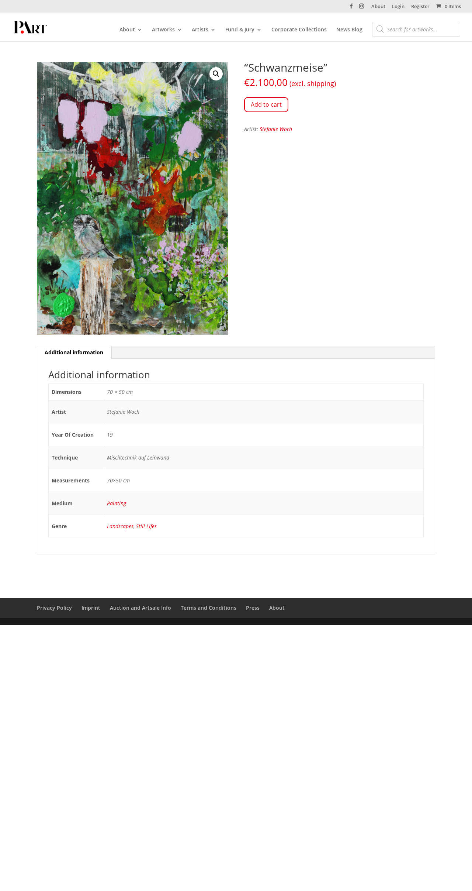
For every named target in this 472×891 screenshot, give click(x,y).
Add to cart (266, 104)
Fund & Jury (239, 30)
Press (253, 607)
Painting (116, 503)
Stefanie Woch (276, 129)
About (378, 7)
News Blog (349, 30)
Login (398, 7)
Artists (200, 30)
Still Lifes (146, 526)
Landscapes (120, 526)
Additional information (74, 352)
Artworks (163, 30)
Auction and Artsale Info (140, 607)
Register (420, 7)
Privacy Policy (54, 607)
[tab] (74, 352)
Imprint (90, 607)
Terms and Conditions (208, 607)
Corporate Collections (299, 30)
